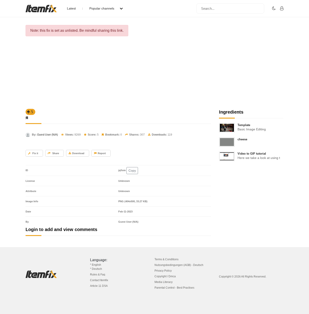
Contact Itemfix (99, 280)
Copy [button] (132, 170)
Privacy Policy (163, 270)
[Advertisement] (154, 74)
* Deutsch (96, 268)
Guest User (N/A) (47, 134)
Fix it (35, 153)
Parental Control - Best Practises (174, 287)
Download (78, 153)
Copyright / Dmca (165, 276)
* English (95, 264)
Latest (71, 8)
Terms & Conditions (166, 259)
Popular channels (102, 8)
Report (102, 153)
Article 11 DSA (99, 285)
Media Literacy (163, 282)
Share (55, 153)
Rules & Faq (97, 274)
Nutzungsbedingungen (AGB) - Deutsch (178, 265)
